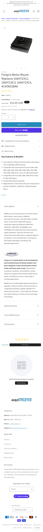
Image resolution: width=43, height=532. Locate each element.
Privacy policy (37, 524)
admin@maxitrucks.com (18, 428)
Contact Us (7, 444)
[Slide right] (26, 68)
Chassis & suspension (12, 18)
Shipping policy (28, 527)
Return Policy (8, 457)
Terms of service (17, 527)
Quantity (4, 113)
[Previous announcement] (4, 3)
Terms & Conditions (10, 448)
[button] (4, 11)
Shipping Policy (9, 453)
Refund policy (28, 524)
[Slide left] (17, 68)
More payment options (21, 135)
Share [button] (4, 195)
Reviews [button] (5, 344)
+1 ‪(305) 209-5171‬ (14, 424)
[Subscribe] (31, 489)
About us (7, 439)
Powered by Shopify (17, 524)
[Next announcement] (39, 3)
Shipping (4, 106)
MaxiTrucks (9, 524)
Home (3, 18)
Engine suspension (24, 18)
